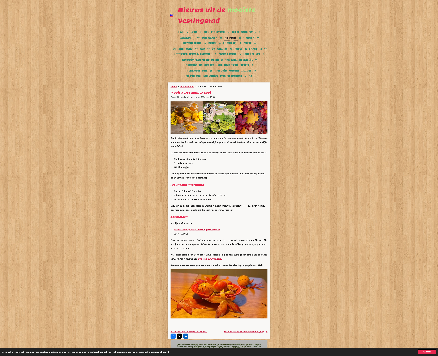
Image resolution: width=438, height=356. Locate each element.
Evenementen (187, 86)
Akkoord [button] (427, 351)
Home (174, 86)
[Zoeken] (251, 76)
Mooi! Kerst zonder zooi (209, 86)
